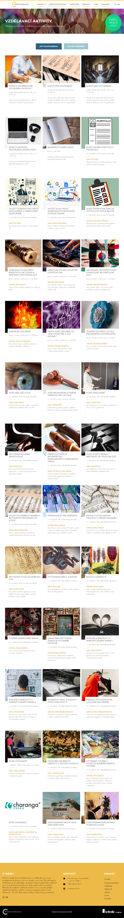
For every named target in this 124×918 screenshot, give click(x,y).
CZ (3, 897)
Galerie (107, 892)
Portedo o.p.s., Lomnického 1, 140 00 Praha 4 (78, 879)
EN (7, 897)
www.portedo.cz (74, 888)
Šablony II (108, 889)
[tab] (49, 46)
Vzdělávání (108, 886)
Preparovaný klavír (112, 883)
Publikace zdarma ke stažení (113, 22)
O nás (107, 895)
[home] (20, 4)
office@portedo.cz (74, 884)
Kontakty (108, 898)
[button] (40, 4)
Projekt (107, 879)
